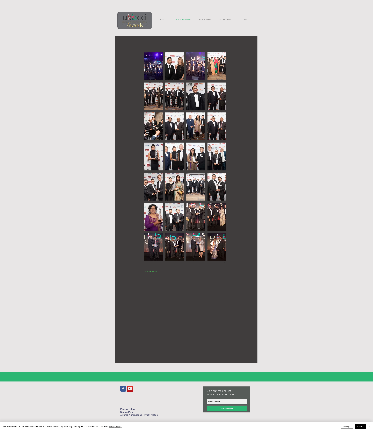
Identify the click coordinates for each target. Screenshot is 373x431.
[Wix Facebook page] (123, 389)
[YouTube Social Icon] (130, 389)
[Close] (369, 426)
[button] (153, 66)
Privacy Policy (115, 426)
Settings (347, 426)
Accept (360, 426)
